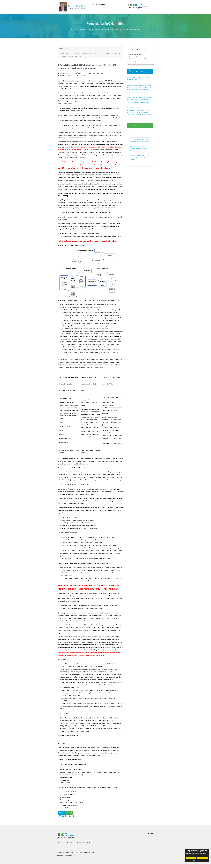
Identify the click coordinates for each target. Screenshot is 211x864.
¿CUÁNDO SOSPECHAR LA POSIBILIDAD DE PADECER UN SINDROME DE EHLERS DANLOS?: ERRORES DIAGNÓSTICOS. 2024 (139, 105)
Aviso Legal (61, 842)
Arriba (150, 833)
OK (197, 858)
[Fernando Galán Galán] (63, 6)
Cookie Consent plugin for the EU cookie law (197, 861)
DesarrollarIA (68, 855)
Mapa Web (86, 842)
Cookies (78, 842)
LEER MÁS (189, 854)
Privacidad (70, 842)
